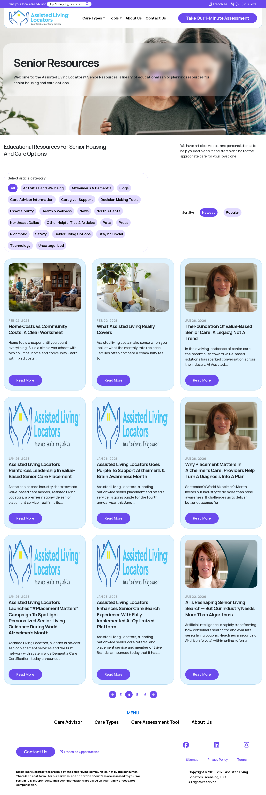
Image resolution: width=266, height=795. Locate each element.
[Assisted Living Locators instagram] (247, 744)
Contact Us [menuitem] (156, 18)
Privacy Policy (218, 759)
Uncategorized (51, 245)
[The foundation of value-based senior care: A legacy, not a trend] (221, 290)
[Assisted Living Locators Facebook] (186, 744)
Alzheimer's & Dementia (91, 188)
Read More (25, 380)
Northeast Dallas (24, 222)
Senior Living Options (73, 234)
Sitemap (192, 759)
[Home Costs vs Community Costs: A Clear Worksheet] (45, 290)
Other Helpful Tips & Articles (71, 222)
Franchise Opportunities (81, 752)
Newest (208, 212)
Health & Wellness (57, 211)
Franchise (219, 4)
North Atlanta (109, 211)
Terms (242, 759)
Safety (41, 234)
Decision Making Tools (119, 199)
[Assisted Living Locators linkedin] (217, 744)
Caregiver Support (77, 199)
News (84, 211)
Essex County (22, 211)
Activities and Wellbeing (43, 188)
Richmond (18, 234)
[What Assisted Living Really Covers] (133, 290)
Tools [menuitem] (114, 18)
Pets (107, 222)
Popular (232, 212)
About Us (202, 722)
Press (123, 222)
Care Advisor (68, 722)
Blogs (124, 188)
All (13, 188)
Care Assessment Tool (155, 722)
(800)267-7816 (246, 4)
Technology (20, 245)
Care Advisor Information (31, 199)
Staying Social (111, 234)
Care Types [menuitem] (92, 18)
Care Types (107, 722)
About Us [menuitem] (134, 18)
